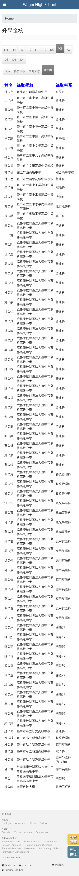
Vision (17, 832)
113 (21, 49)
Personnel (29, 848)
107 (68, 49)
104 (22, 59)
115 (6, 49)
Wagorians (20, 823)
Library (58, 848)
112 (29, 49)
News (5, 819)
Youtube (26, 865)
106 (5, 59)
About (5, 828)
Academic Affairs (11, 841)
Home (9, 18)
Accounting (45, 848)
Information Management (15, 851)
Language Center (11, 857)
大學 (8, 71)
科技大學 (19, 71)
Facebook (9, 865)
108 (60, 48)
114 (13, 49)
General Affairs (51, 841)
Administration (9, 838)
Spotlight (7, 823)
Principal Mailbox (14, 870)
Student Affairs (32, 841)
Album (33, 823)
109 (52, 49)
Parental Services (11, 848)
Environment (42, 832)
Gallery (43, 823)
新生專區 (6, 813)
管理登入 (59, 864)
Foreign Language (11, 844)
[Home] (39, 4)
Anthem (28, 832)
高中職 (48, 70)
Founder (6, 832)
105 (14, 59)
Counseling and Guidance (38, 844)
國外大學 (34, 71)
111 (37, 49)
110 (44, 49)
